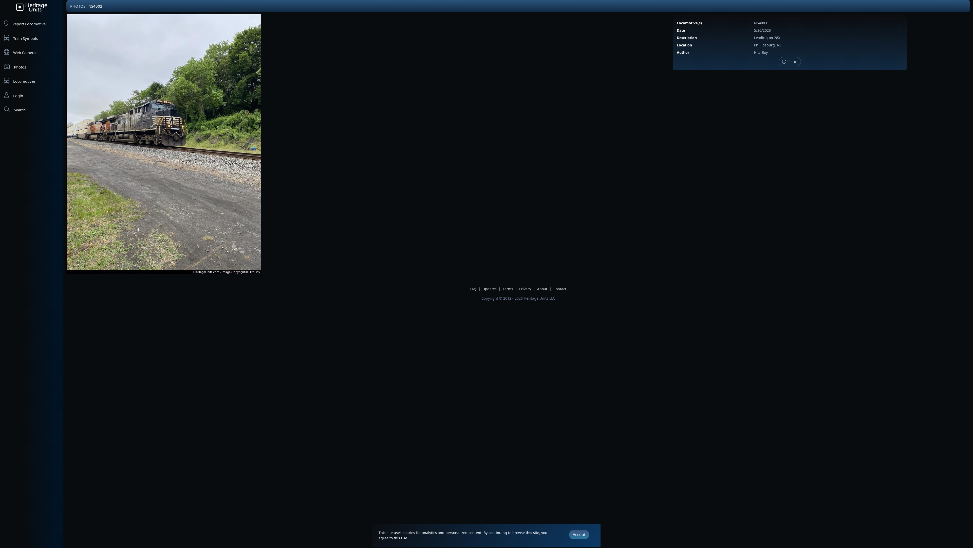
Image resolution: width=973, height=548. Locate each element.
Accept (579, 534)
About (542, 288)
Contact (559, 288)
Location (684, 45)
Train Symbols (25, 38)
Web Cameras (25, 52)
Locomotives (24, 81)
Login (18, 95)
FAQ (473, 289)
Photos (20, 67)
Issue (791, 61)
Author (683, 52)
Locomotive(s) (689, 23)
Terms (508, 288)
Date (681, 30)
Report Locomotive (29, 23)
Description (687, 37)
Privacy (525, 288)
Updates (489, 288)
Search (20, 109)
